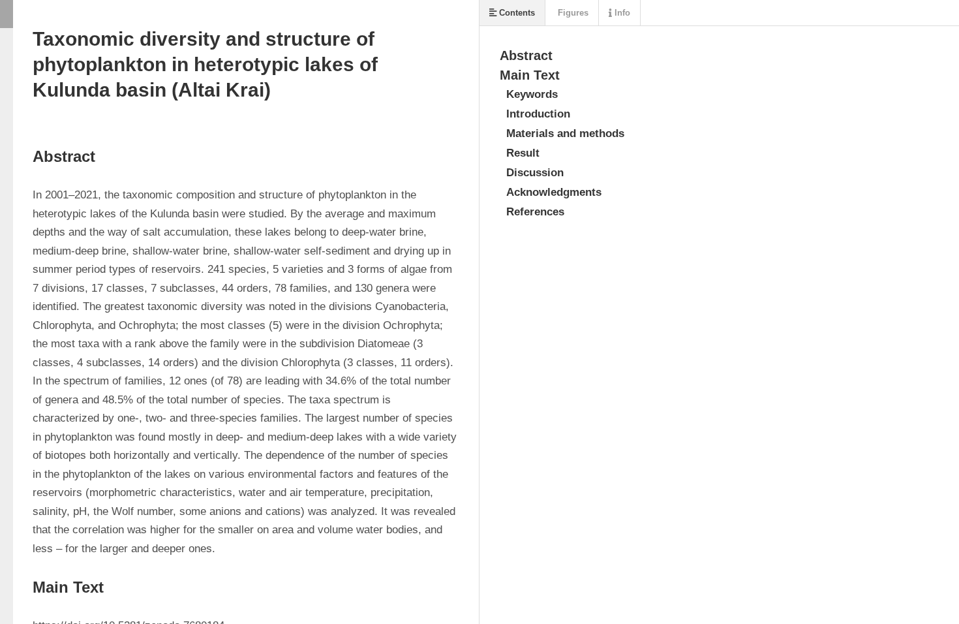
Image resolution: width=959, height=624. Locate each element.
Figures (571, 13)
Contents (515, 13)
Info (621, 13)
